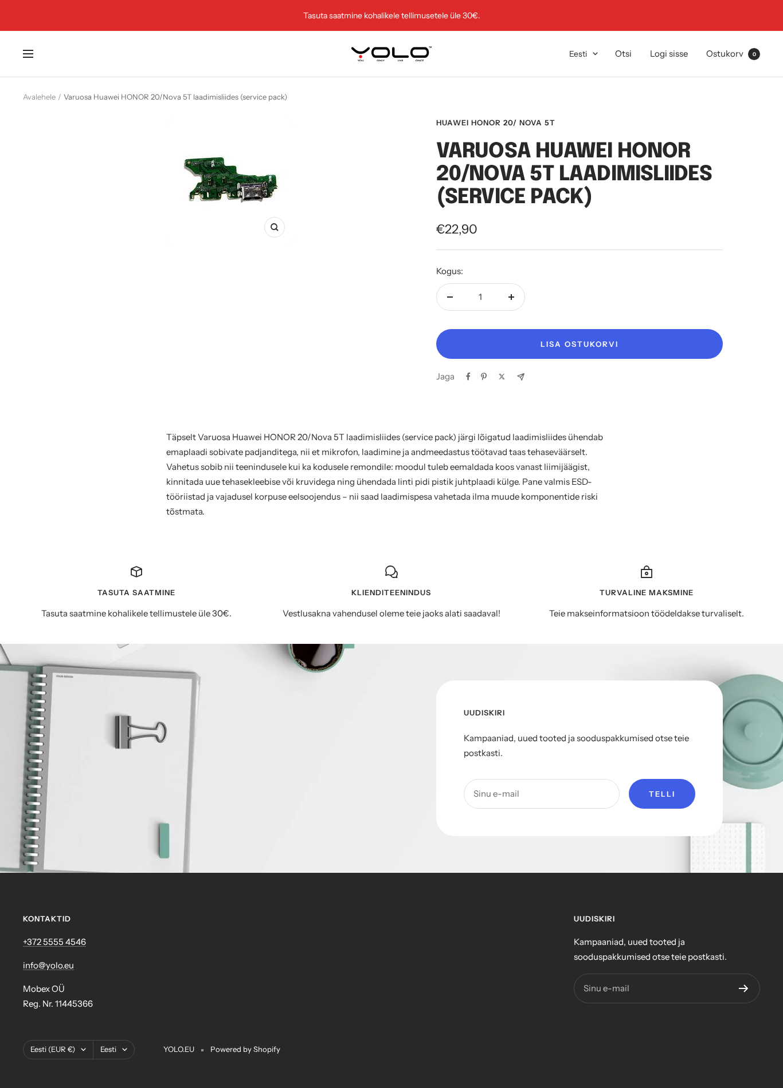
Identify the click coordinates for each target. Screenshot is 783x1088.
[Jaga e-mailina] (520, 377)
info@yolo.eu (48, 965)
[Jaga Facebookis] (468, 377)
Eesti (578, 54)
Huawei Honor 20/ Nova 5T (495, 122)
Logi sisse (669, 53)
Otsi (623, 53)
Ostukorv (731, 53)
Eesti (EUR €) (52, 1049)
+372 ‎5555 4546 (54, 941)
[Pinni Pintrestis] (484, 377)
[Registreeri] (744, 988)
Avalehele (39, 96)
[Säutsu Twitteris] (502, 377)
